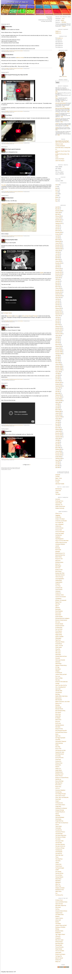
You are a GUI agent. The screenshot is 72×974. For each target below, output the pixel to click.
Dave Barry (57, 480)
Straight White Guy (59, 820)
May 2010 (57, 340)
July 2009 (57, 355)
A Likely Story (58, 517)
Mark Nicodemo (58, 699)
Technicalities (58, 828)
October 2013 (58, 275)
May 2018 (57, 214)
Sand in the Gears (59, 903)
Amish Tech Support (59, 533)
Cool (56, 191)
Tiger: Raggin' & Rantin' (60, 934)
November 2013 (58, 274)
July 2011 (57, 317)
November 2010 (58, 330)
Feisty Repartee (58, 631)
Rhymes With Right (59, 781)
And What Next (58, 535)
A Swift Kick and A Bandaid (61, 520)
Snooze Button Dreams (60, 804)
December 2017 (58, 219)
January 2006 (58, 413)
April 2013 (57, 284)
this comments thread (27, 315)
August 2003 (58, 460)
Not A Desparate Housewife (61, 730)
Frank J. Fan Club (59, 645)
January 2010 (58, 348)
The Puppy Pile (58, 956)
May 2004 (57, 444)
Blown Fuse (57, 564)
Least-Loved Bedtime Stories (61, 901)
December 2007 (58, 382)
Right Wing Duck (58, 783)
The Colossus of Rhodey (60, 837)
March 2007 (57, 393)
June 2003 (57, 463)
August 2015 (58, 250)
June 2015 (57, 254)
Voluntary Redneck (59, 877)
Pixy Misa (6, 50)
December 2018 (58, 210)
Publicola (57, 766)
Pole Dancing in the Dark (60, 750)
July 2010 (57, 337)
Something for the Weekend (61, 808)
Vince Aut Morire (58, 875)
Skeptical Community (59, 508)
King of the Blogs (59, 678)
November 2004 (58, 434)
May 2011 (57, 321)
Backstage (57, 547)
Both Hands (57, 567)
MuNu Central (58, 719)
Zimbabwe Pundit (59, 900)
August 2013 (58, 277)
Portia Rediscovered (59, 754)
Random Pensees (59, 775)
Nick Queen (57, 726)
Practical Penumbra (59, 757)
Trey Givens (57, 860)
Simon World (58, 799)
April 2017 (57, 228)
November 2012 (58, 292)
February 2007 (58, 395)
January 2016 (58, 243)
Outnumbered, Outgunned (60, 741)
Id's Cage (57, 667)
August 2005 (58, 418)
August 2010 (58, 335)
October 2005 (58, 415)
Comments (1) (15, 68)
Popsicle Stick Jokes (59, 752)
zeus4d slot (57, 118)
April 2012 (57, 304)
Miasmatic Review (59, 708)
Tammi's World (58, 826)
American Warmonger (59, 531)
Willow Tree (57, 884)
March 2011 (57, 324)
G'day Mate (57, 649)
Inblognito (57, 670)
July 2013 (57, 279)
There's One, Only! (59, 855)
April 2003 (57, 467)
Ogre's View (57, 735)
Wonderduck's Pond (59, 889)
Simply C (57, 801)
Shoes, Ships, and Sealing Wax (61, 797)
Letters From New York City (61, 685)
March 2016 (57, 239)
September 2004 (58, 436)
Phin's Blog (57, 746)
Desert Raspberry (59, 611)
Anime (56, 184)
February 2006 (58, 411)
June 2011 (57, 319)
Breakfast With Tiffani (59, 573)
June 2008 (57, 375)
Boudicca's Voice (58, 569)
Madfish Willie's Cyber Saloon (61, 696)
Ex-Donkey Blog (58, 627)
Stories (56, 156)
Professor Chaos (58, 763)
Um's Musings (58, 871)
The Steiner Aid (58, 853)
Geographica (58, 938)
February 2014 (58, 268)
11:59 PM (10, 379)
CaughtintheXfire (58, 582)
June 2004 (57, 442)
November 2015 (58, 246)
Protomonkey (58, 764)
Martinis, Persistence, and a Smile (62, 701)
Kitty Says (57, 679)
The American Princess (60, 831)
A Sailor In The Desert (59, 518)
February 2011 (58, 326)
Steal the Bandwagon (59, 817)
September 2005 (58, 416)
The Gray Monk (58, 842)
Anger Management (59, 538)
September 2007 (58, 386)
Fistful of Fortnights (59, 636)
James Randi (58, 490)
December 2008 (58, 366)
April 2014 (57, 266)
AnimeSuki (57, 499)
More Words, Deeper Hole (60, 905)
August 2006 (58, 402)
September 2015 (58, 248)
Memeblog (57, 705)
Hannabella (57, 658)
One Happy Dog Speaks (60, 737)
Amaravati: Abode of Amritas (61, 910)
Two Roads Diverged (59, 868)
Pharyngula (35, 315)
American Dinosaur (59, 528)
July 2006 (57, 404)
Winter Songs (58, 886)
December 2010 (58, 328)
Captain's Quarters (59, 918)
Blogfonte (57, 916)
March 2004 (57, 447)
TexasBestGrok (58, 829)
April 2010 (57, 342)
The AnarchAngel (58, 833)
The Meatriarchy (58, 849)
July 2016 (57, 236)
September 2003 (58, 458)
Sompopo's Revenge (59, 810)
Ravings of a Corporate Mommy (61, 777)
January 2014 (58, 270)
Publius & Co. (58, 768)
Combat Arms (58, 593)
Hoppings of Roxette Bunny (61, 665)
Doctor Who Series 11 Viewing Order (62, 147)
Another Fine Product (59, 158)
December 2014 (58, 263)
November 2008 (58, 368)
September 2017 (58, 223)
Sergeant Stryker (58, 912)
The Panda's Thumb (7, 313)
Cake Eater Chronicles (60, 574)
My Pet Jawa (58, 723)
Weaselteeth (58, 880)
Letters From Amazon (59, 160)
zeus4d (56, 113)
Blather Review (58, 556)
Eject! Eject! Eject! (59, 943)
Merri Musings (58, 707)
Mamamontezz (58, 698)
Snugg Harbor (58, 806)
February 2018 (58, 216)
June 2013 (57, 281)
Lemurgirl (57, 683)
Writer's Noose (58, 891)
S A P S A (57, 788)
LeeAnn (63, 26)
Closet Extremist (58, 589)
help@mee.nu (58, 33)
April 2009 (57, 360)
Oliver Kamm (58, 907)
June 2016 (57, 237)
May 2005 (57, 424)
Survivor (57, 824)
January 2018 (58, 217)
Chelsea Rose (64, 76)
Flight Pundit (58, 640)
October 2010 (58, 331)
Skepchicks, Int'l (58, 504)
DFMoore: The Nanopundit (60, 600)
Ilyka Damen (58, 669)
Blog (56, 188)
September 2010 (58, 333)
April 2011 (57, 322)
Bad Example (58, 549)
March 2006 (57, 409)
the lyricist (16, 315)
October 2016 (58, 234)
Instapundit (57, 474)
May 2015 (57, 255)
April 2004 (57, 445)
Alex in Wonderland (59, 524)
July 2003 (57, 462)
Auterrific (57, 546)
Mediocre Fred (58, 703)
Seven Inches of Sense (60, 795)
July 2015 (57, 252)
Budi (56, 92)
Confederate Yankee (59, 594)
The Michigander (58, 851)
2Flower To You (58, 513)
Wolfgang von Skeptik (59, 887)
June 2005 (57, 422)
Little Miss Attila (58, 690)
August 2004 (58, 438)
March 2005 (57, 427)
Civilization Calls (58, 587)
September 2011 (58, 313)
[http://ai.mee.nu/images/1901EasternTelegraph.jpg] (18, 231)
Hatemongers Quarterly (60, 659)
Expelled (42, 272)
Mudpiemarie (58, 932)
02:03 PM (11, 191)
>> (29, 464)
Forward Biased (58, 643)
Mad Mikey (57, 694)
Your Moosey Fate (59, 895)
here (2, 189)
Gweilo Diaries (58, 952)
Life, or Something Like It (60, 687)
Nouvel (56, 734)
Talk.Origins (57, 494)
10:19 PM (11, 235)
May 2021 (57, 208)
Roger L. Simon (58, 478)
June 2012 (57, 301)
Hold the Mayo (58, 663)
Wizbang (57, 929)
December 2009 (58, 350)
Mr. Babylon (57, 717)
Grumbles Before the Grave (61, 656)
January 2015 (58, 261)
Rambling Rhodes (59, 772)
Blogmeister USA (59, 558)
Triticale (57, 862)
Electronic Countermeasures (61, 620)
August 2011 (58, 315)
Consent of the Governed (60, 596)
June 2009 (57, 357)
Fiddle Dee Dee (58, 632)
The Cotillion (58, 839)
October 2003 (58, 456)
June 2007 (57, 389)
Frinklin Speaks (58, 647)
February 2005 (58, 429)
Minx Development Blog (60, 710)
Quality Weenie (58, 770)
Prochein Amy (58, 761)
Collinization (57, 591)
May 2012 (57, 302)
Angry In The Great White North (61, 540)
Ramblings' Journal (59, 773)
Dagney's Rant (58, 602)
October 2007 (58, 384)
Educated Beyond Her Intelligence (62, 618)
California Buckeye (59, 576)
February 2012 (58, 308)
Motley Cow (57, 961)
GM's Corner (58, 650)
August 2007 (58, 387)
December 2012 (58, 290)
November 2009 (58, 351)
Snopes (57, 492)
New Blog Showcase (59, 725)
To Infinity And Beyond (60, 145)
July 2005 (57, 420)
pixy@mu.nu (60, 38)
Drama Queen (58, 614)
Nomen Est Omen (59, 728)
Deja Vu (57, 605)
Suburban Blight (58, 945)
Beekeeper (57, 551)
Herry (56, 98)
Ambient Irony (58, 526)
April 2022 (57, 207)
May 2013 (57, 283)
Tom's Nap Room (58, 858)
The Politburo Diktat (59, 914)
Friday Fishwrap (58, 948)
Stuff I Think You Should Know (61, 822)
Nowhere (57, 921)
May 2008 (57, 377)
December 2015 (58, 245)
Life (56, 195)
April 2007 (57, 391)
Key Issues (57, 676)
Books (56, 190)
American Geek (58, 529)
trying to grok (58, 920)
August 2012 (58, 297)
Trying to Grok (58, 864)
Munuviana (57, 721)
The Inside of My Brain (60, 844)
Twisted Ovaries (58, 866)
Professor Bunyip (59, 941)
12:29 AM (10, 50)
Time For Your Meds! (59, 950)
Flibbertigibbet (58, 638)
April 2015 (57, 257)
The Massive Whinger (59, 848)
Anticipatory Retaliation (60, 544)
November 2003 (58, 454)
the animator (9, 315)
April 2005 (57, 425)
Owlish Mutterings (59, 743)
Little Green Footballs (59, 483)
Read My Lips (58, 779)
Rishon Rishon (58, 784)
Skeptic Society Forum (60, 506)
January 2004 (58, 451)
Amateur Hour (58, 959)
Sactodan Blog (58, 792)
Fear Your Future (58, 629)
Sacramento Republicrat (60, 790)
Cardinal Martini (58, 580)
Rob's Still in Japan (59, 939)
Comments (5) (15, 50)
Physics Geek (58, 748)
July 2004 (57, 440)
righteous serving (19, 57)
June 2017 (57, 227)
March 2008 (57, 380)
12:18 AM (10, 68)
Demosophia (58, 609)
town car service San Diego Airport (62, 108)
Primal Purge (58, 759)
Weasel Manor (58, 878)
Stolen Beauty (58, 819)
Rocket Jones (58, 786)
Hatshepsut (57, 661)
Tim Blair (57, 481)
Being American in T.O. (60, 553)
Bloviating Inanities (59, 562)
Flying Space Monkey (59, 641)
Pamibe (57, 744)
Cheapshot (57, 584)
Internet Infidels (58, 502)
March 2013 (57, 286)
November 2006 (58, 397)
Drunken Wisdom (58, 616)
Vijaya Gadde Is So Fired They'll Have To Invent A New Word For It (62, 141)
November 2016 (58, 232)
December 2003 (58, 453)
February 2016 (58, 241)
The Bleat (57, 476)
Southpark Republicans (60, 811)
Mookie (62, 20)
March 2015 (57, 259)
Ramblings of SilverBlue (60, 927)
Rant (56, 201)
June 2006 (57, 406)
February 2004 (58, 449)
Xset (56, 893)
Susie (63, 18)
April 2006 (57, 407)
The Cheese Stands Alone (60, 835)
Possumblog (58, 755)
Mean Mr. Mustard (59, 958)
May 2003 (57, 465)
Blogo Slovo (57, 560)
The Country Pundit (59, 840)
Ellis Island (57, 622)
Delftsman (57, 607)
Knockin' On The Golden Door (61, 681)
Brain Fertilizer (58, 571)
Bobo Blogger (58, 565)
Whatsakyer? (58, 882)
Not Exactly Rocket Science (61, 732)
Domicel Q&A (58, 613)
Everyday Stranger (59, 623)
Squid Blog (57, 815)
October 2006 (58, 398)
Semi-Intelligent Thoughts (60, 793)
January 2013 (58, 288)
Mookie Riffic (58, 716)
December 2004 (58, 433)
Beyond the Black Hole (60, 555)
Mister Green (58, 714)
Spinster (57, 813)
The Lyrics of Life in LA (60, 846)
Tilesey (56, 857)
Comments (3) (15, 235)
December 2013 (58, 272)
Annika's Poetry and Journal (61, 542)
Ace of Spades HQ (59, 522)
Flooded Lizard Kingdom (60, 954)
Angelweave (57, 537)
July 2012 (57, 299)
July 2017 (57, 225)
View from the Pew (59, 873)
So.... (56, 149)
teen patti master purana (60, 103)
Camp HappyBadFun (59, 578)
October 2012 (58, 293)
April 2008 (57, 378)
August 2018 (58, 212)
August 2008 (58, 371)
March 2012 (57, 306)
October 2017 (58, 221)
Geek (56, 193)
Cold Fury (57, 909)
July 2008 (57, 373)
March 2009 (57, 362)
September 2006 (58, 400)
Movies (56, 197)
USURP (57, 869)
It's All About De (58, 672)
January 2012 (58, 310)
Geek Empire (58, 654)
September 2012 (58, 295)
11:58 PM (10, 111)
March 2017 (57, 230)
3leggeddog (57, 515)
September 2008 (58, 369)
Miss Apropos (58, 712)
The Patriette (58, 923)
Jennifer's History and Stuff (61, 674)
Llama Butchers (58, 692)
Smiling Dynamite (59, 802)
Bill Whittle (64, 22)
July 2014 (57, 265)
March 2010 (57, 344)
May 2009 (57, 359)
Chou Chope (57, 585)
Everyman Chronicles (59, 625)
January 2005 (58, 431)
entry (56, 91)
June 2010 (57, 339)
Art (56, 186)
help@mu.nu (58, 31)
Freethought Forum (59, 501)
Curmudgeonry (58, 598)
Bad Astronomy (58, 488)
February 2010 (58, 346)
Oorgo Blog (57, 739)
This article (3, 185)
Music (56, 199)
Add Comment (20, 50)
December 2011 (58, 312)
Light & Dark (58, 688)
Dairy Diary (57, 603)
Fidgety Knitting (58, 634)
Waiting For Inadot (59, 143)
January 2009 (58, 364)
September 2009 (58, 353)
